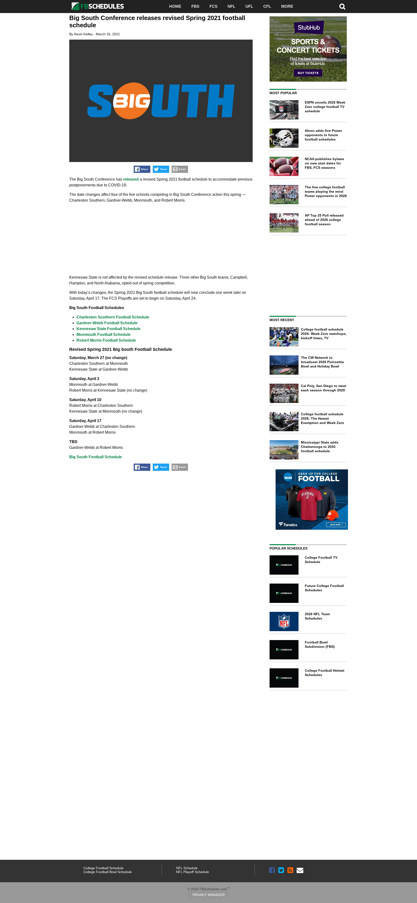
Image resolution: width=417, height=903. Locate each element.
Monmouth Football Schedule (103, 334)
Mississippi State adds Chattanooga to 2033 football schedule (319, 446)
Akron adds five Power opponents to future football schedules (323, 135)
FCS (213, 6)
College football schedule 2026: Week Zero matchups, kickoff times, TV (324, 333)
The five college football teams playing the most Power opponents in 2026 (326, 191)
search (342, 6)
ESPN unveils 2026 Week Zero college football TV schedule (325, 106)
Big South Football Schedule (95, 457)
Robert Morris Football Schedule (106, 340)
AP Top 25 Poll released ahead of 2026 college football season (324, 219)
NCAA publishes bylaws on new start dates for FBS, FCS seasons (324, 163)
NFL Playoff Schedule (192, 872)
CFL (267, 6)
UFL (249, 6)
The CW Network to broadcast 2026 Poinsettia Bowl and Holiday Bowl (322, 362)
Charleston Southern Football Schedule (112, 317)
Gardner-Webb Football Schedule (107, 323)
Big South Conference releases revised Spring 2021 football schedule (157, 21)
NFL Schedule (187, 868)
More (287, 6)
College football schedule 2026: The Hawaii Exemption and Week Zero (322, 418)
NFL (231, 6)
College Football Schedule (103, 868)
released (131, 179)
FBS (195, 6)
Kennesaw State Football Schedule (108, 329)
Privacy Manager (209, 895)
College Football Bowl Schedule (107, 872)
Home (175, 6)
